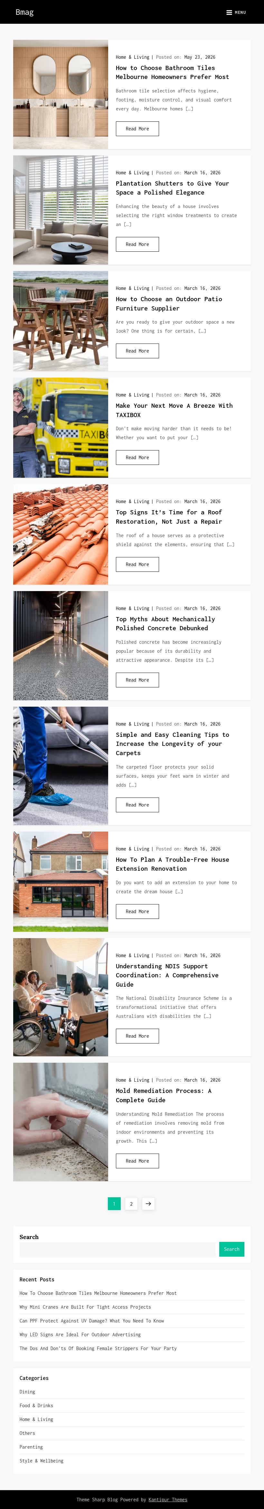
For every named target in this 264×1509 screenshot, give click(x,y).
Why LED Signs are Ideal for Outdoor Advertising (80, 1334)
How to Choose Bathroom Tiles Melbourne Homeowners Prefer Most (98, 1293)
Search (29, 1237)
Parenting (31, 1447)
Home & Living (132, 57)
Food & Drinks (36, 1405)
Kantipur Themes (168, 1499)
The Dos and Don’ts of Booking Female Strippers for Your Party (98, 1348)
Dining (27, 1391)
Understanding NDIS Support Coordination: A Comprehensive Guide (167, 975)
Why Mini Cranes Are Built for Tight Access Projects (85, 1307)
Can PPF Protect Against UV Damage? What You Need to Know (92, 1320)
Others (27, 1433)
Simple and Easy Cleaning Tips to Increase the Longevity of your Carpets (172, 743)
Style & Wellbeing (41, 1460)
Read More (137, 128)
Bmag (25, 11)
